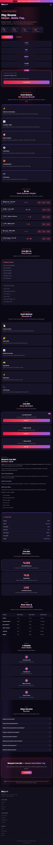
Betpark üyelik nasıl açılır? (26, 749)
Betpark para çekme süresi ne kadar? (26, 741)
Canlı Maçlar (19, 37)
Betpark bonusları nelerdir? (26, 736)
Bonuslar (3, 806)
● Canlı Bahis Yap (7, 37)
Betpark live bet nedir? (26, 719)
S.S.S (2, 828)
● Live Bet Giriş (26, 82)
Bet (4, 4)
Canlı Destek (4, 831)
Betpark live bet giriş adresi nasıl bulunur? (26, 728)
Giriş (2, 804)
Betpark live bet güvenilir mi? (26, 723)
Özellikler (3, 817)
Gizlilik (2, 833)
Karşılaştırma (4, 819)
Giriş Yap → (26, 420)
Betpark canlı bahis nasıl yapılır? (26, 732)
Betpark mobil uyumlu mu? (26, 745)
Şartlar (2, 835)
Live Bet (3, 802)
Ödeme (2, 808)
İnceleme (3, 822)
